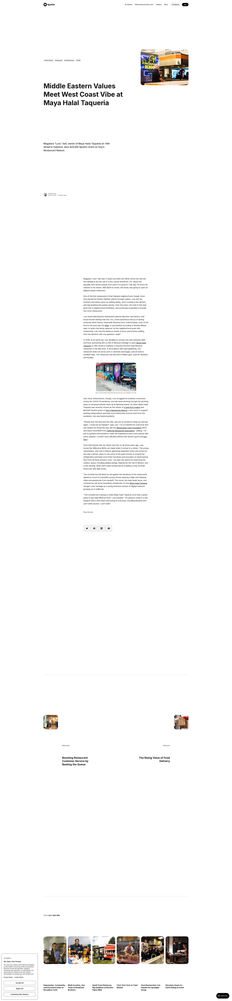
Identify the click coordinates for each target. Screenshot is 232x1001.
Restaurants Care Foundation (129, 428)
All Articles (128, 4)
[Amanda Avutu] (45, 194)
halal (107, 325)
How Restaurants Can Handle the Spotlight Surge (150, 987)
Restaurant (58, 60)
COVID (78, 60)
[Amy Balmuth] (71, 961)
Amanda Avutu (52, 193)
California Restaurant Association (120, 431)
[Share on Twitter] (87, 528)
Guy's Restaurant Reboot (116, 410)
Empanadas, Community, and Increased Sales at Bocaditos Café (54, 987)
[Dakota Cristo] (46, 961)
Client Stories (48, 60)
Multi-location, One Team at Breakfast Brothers (76, 987)
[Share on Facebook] (94, 528)
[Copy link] (108, 528)
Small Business (69, 60)
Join (185, 4)
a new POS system (132, 407)
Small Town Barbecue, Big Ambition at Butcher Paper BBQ (102, 987)
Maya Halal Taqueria (138, 483)
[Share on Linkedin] (101, 528)
